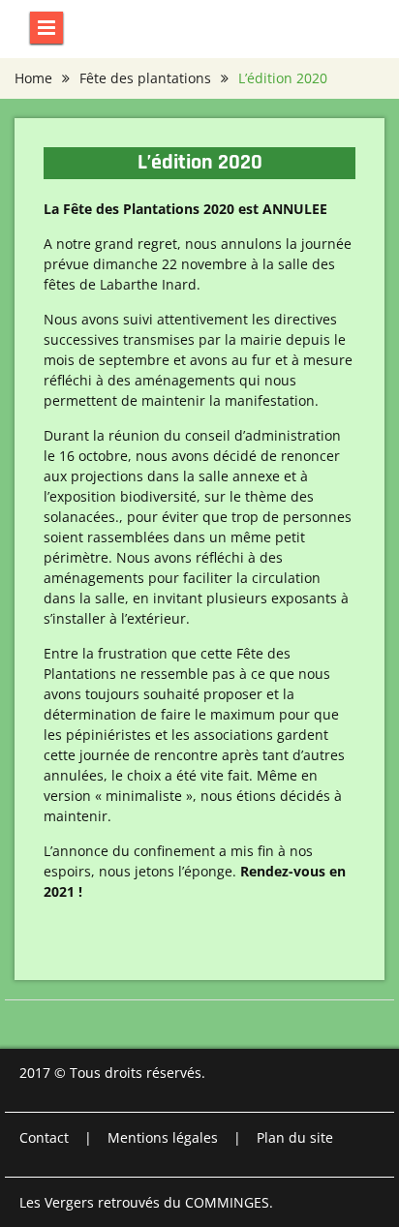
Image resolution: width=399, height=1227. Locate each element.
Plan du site (295, 1137)
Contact (44, 1137)
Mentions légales (162, 1137)
